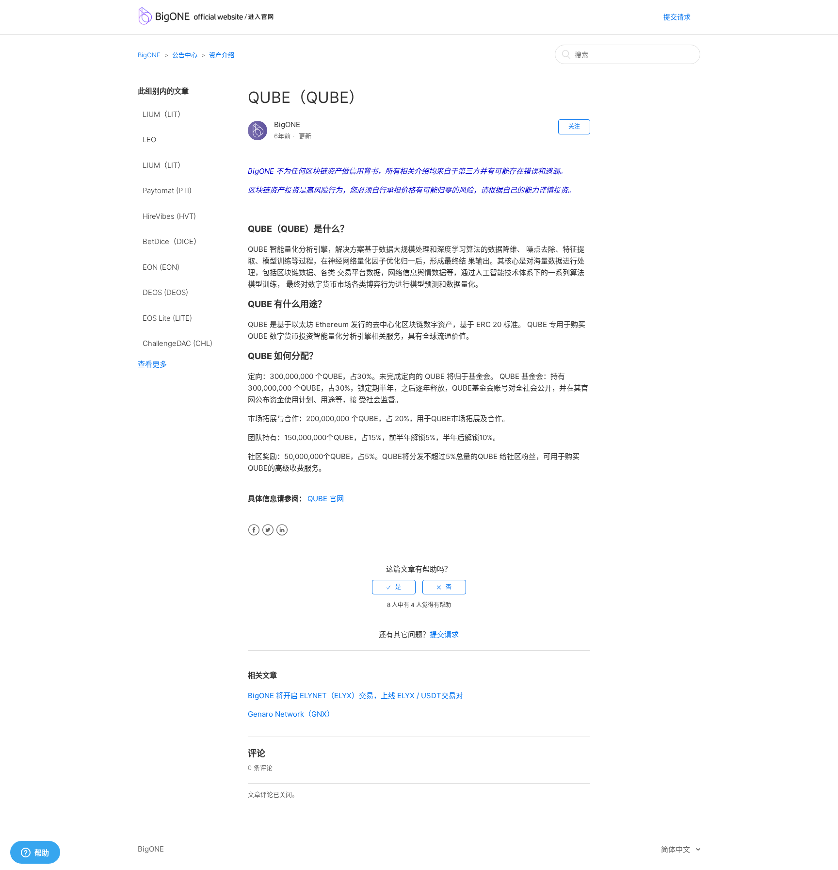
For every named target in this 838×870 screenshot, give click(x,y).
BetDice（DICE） (172, 241)
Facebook (254, 530)
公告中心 (184, 55)
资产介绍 (221, 55)
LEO (149, 139)
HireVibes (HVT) (169, 216)
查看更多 (152, 364)
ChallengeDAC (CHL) (177, 343)
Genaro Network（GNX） (291, 714)
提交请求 (677, 17)
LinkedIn (282, 530)
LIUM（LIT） (164, 114)
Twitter (268, 530)
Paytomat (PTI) (167, 190)
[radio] (394, 587)
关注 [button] (574, 126)
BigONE (149, 55)
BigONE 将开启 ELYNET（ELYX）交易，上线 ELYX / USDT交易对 (355, 695)
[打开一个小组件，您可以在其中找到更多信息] (35, 853)
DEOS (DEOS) (165, 292)
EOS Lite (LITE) (167, 318)
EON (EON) (161, 267)
